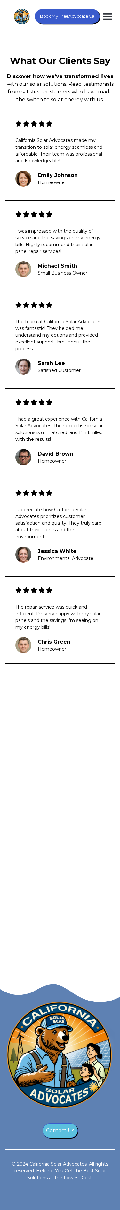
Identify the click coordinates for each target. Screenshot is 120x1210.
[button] (107, 16)
